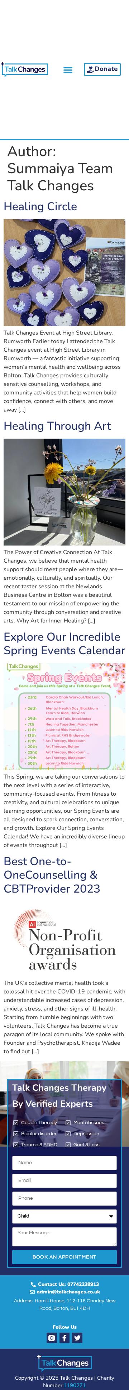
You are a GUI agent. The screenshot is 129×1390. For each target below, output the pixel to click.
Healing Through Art (57, 426)
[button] (68, 69)
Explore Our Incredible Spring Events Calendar (64, 643)
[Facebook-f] (64, 1338)
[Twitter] (77, 1338)
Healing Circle (40, 206)
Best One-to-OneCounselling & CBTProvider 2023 (52, 875)
